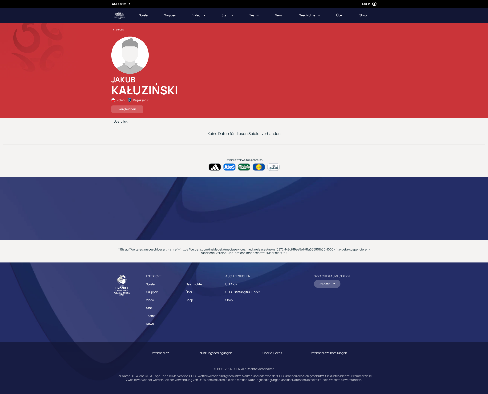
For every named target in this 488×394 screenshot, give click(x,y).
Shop (189, 300)
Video (150, 300)
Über (189, 292)
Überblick (120, 121)
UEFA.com (232, 284)
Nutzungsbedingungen (216, 353)
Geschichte (194, 284)
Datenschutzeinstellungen (328, 353)
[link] (143, 15)
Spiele (150, 284)
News (150, 324)
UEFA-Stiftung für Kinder (242, 292)
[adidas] (215, 167)
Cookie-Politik (272, 353)
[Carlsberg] (244, 167)
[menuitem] (146, 15)
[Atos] (229, 167)
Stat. (149, 308)
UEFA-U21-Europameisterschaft (119, 15)
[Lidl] (259, 167)
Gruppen (152, 292)
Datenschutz (160, 353)
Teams (150, 316)
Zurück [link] (120, 29)
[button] (199, 15)
